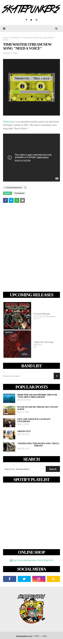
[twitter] (31, 20)
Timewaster (15, 38)
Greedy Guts (24, 431)
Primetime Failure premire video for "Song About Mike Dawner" (37, 396)
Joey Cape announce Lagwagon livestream (33, 420)
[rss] (53, 579)
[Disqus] (31, 248)
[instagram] (36, 20)
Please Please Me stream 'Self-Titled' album (37, 408)
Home (5, 38)
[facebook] (26, 20)
